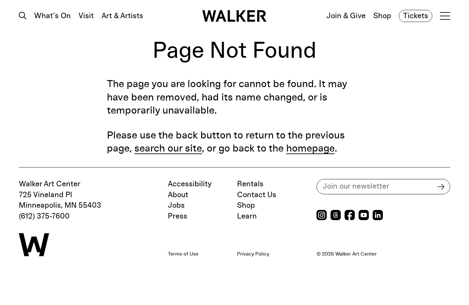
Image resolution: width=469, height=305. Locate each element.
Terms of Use (183, 254)
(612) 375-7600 (44, 216)
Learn (247, 216)
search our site (168, 149)
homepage (310, 149)
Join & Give (346, 16)
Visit (86, 16)
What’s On (52, 16)
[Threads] (336, 216)
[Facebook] (350, 216)
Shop (382, 16)
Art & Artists (122, 16)
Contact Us (256, 195)
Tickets (415, 16)
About (178, 195)
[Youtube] (364, 216)
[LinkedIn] (378, 216)
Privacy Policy (253, 254)
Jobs (176, 205)
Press (177, 216)
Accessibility (190, 184)
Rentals (250, 184)
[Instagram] (321, 216)
